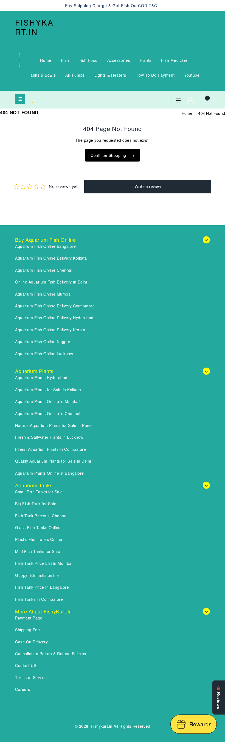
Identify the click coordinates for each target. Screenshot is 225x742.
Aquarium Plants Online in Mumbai (47, 401)
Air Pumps (75, 75)
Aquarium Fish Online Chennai (43, 270)
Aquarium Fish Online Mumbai (43, 294)
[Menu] (178, 99)
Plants (145, 60)
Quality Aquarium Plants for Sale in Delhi (53, 461)
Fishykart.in (34, 27)
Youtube (192, 75)
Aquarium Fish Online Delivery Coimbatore (55, 306)
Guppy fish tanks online (37, 575)
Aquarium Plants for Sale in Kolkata (48, 389)
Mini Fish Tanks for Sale (37, 551)
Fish (65, 60)
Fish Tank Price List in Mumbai (43, 563)
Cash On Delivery (31, 641)
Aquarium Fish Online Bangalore (45, 246)
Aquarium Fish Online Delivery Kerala (50, 329)
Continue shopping (108, 155)
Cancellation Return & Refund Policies (50, 653)
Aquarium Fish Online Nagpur (43, 341)
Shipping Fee (27, 629)
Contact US (25, 665)
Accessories (118, 60)
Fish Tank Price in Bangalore (42, 587)
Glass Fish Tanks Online (38, 527)
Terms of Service (31, 677)
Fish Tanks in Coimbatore (39, 599)
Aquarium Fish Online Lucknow (44, 353)
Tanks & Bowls (42, 75)
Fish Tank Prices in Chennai (41, 515)
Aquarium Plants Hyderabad (41, 377)
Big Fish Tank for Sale (35, 503)
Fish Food (88, 60)
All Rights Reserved (132, 726)
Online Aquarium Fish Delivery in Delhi (51, 282)
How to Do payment (155, 75)
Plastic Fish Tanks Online (38, 539)
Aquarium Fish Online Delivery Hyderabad (54, 317)
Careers (22, 689)
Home (45, 60)
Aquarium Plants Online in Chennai (47, 413)
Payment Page (28, 618)
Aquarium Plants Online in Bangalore (49, 473)
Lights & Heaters (110, 75)
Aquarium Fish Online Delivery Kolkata (51, 258)
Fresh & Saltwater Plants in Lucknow (49, 437)
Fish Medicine (174, 60)
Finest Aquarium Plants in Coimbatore (50, 449)
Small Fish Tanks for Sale (39, 491)
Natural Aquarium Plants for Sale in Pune (53, 425)
